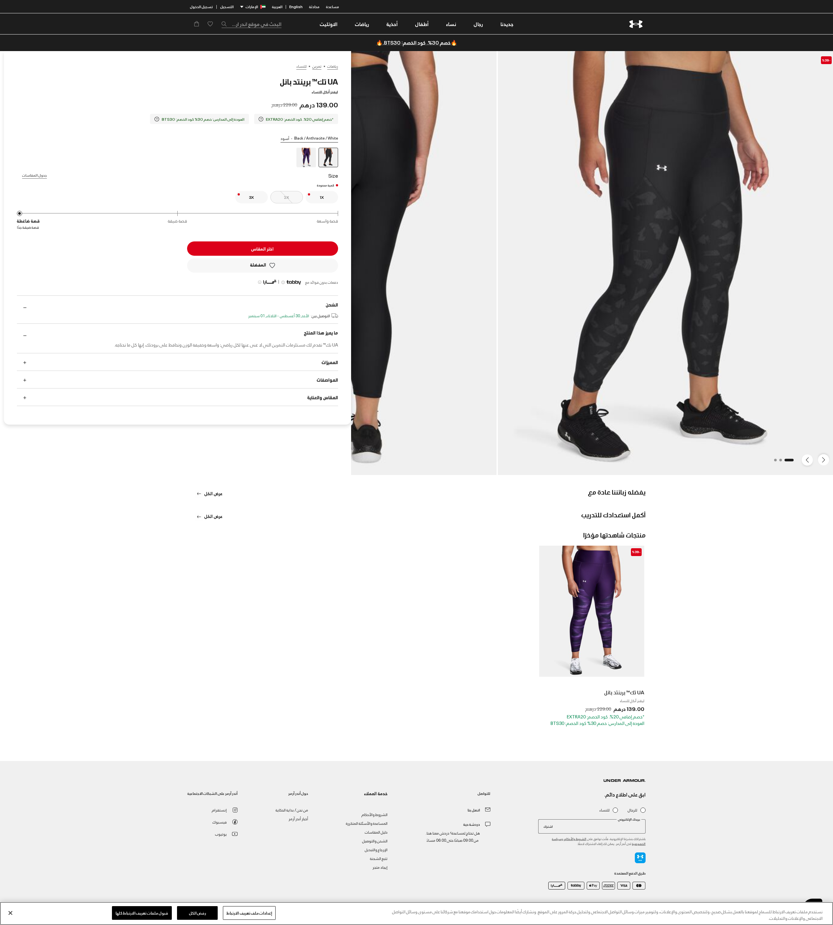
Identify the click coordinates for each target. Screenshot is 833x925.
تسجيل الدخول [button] (201, 6)
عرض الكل (213, 493)
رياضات (332, 66)
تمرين (316, 66)
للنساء (301, 66)
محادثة (314, 6)
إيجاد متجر (380, 867)
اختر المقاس (262, 248)
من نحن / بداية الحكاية (292, 809)
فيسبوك (219, 821)
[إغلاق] (10, 913)
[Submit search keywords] (226, 24)
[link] (507, 23)
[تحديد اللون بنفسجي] (306, 157)
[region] (416, 913)
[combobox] (251, 24)
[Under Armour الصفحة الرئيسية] (636, 24)
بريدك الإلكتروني (629, 819)
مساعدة (332, 6)
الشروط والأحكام (575, 839)
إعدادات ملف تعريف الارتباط (249, 913)
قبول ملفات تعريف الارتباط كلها (142, 913)
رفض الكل (197, 913)
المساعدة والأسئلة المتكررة (367, 823)
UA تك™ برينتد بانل (624, 692)
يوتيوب (221, 834)
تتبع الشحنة (379, 858)
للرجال (632, 810)
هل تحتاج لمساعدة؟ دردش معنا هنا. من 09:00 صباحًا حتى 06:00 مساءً (453, 836)
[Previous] (825, 459)
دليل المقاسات (376, 832)
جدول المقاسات (34, 175)
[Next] (808, 459)
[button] (478, 23)
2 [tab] (778, 462)
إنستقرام (219, 809)
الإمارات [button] (252, 6)
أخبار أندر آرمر (298, 818)
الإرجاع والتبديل (376, 849)
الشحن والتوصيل (375, 840)
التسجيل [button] (227, 6)
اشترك (548, 826)
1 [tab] (790, 462)
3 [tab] (773, 462)
